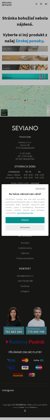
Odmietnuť (40, 188)
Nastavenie (25, 227)
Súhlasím (25, 220)
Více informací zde (25, 213)
